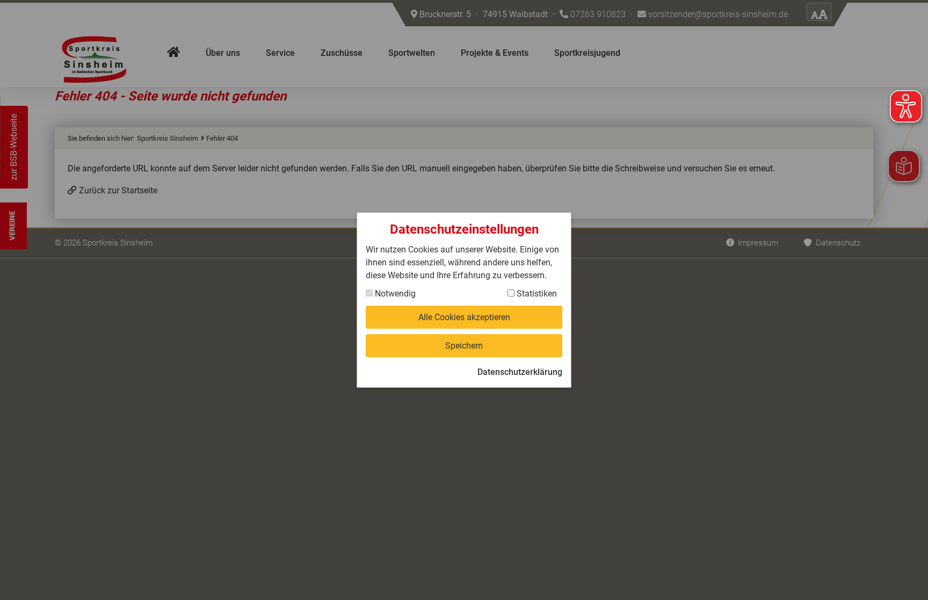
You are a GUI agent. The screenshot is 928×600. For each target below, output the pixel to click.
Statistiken (535, 293)
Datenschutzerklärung (519, 372)
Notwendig (394, 293)
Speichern (464, 346)
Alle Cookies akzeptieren (464, 317)
